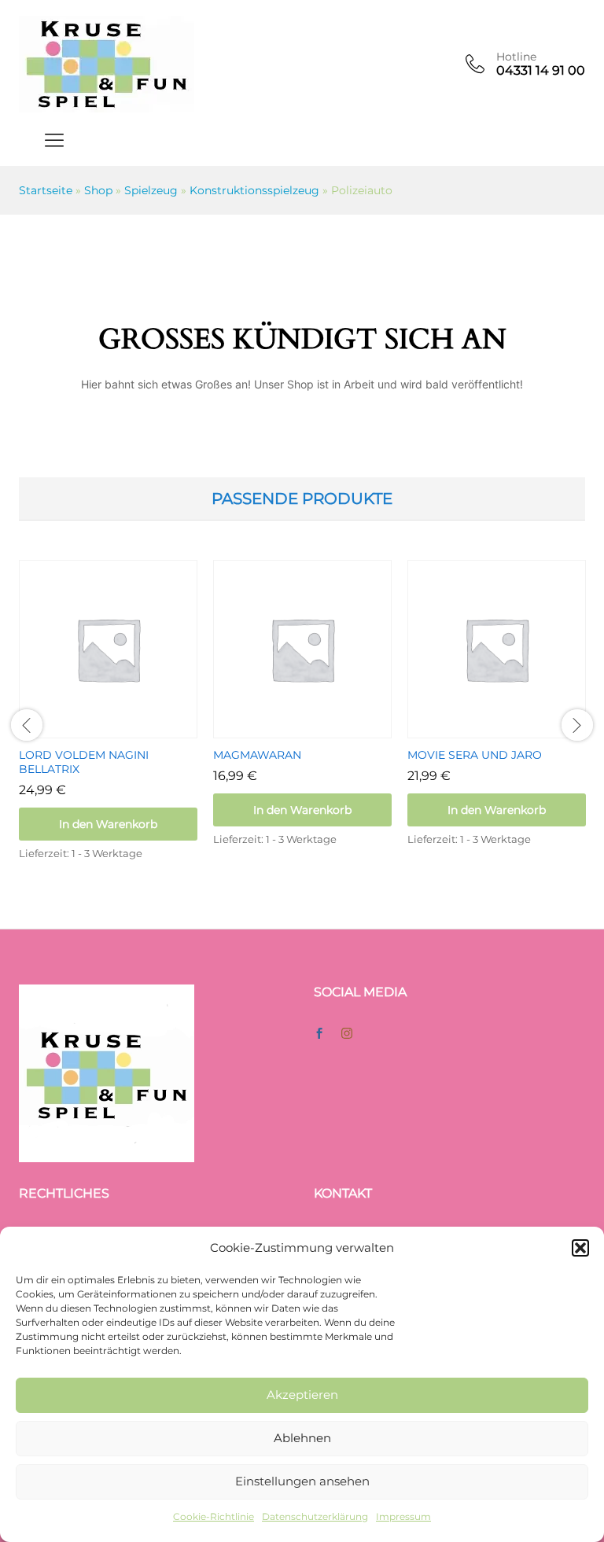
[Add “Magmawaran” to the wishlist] (321, 729)
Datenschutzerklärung (315, 1516)
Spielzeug (151, 190)
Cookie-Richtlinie (213, 1516)
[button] (580, 1248)
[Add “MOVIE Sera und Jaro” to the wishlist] (515, 729)
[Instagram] (347, 1034)
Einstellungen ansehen (302, 1481)
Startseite (45, 190)
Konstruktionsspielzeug (254, 190)
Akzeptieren (302, 1394)
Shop (98, 190)
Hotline (516, 57)
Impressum (403, 1516)
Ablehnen (302, 1437)
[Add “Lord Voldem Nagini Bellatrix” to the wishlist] (126, 729)
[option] (108, 725)
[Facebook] (319, 1034)
